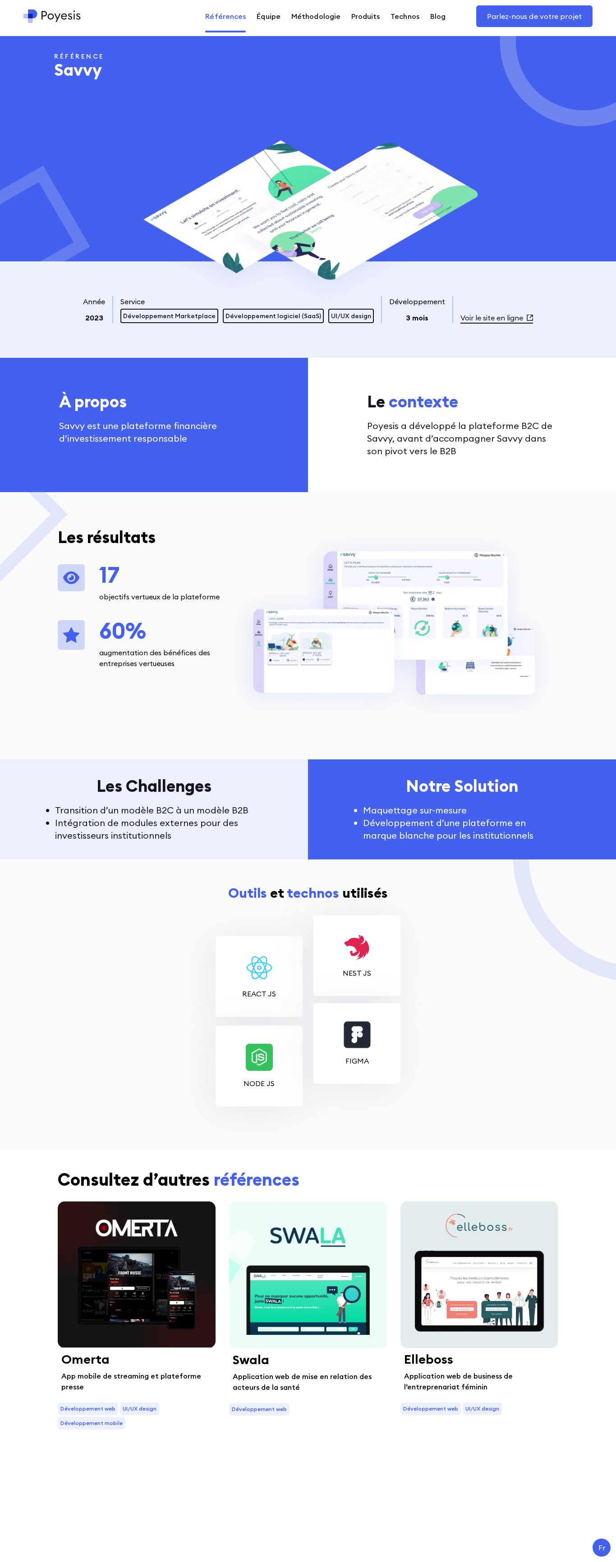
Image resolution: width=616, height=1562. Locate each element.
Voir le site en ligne (491, 317)
